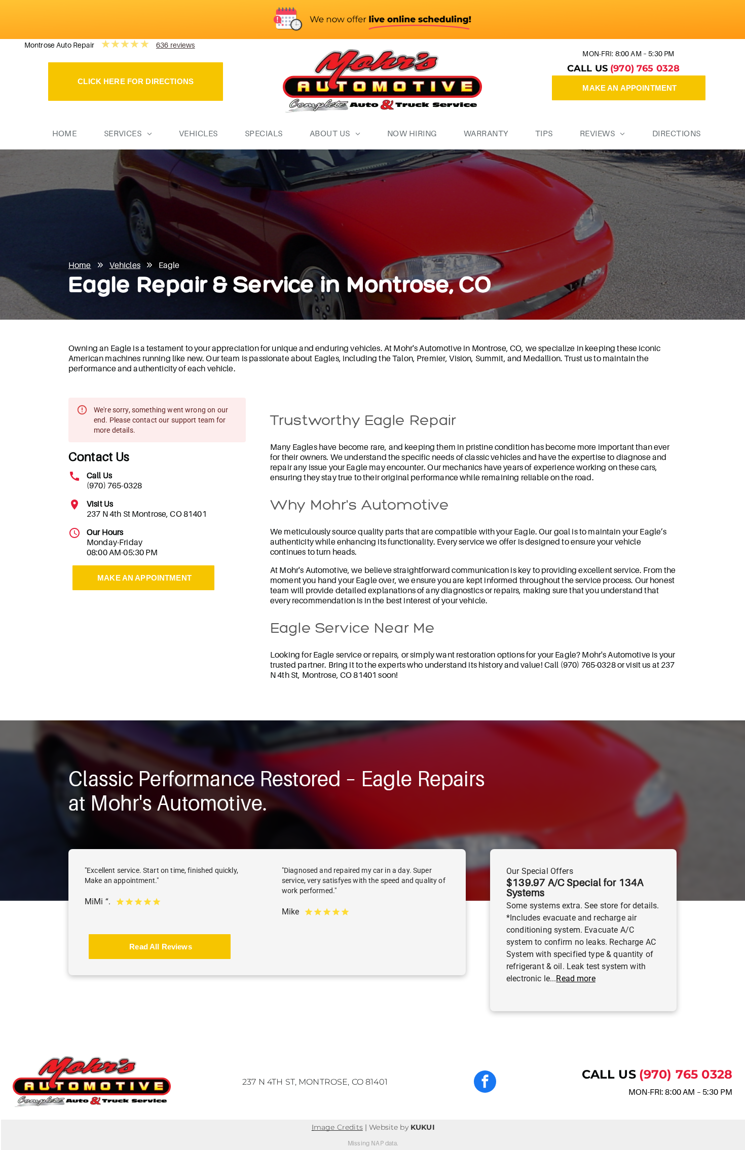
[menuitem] (61, 133)
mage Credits (338, 1127)
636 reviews (175, 45)
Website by (388, 1127)
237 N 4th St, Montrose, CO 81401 (315, 1082)
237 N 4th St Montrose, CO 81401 (147, 514)
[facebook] (485, 1082)
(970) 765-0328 (114, 485)
